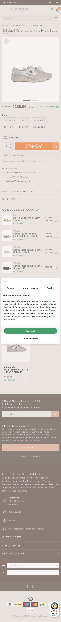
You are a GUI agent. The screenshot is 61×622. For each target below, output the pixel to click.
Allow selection (30, 338)
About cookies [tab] (30, 288)
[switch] (54, 614)
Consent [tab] (11, 288)
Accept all (30, 331)
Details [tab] (50, 288)
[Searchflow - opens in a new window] (54, 281)
